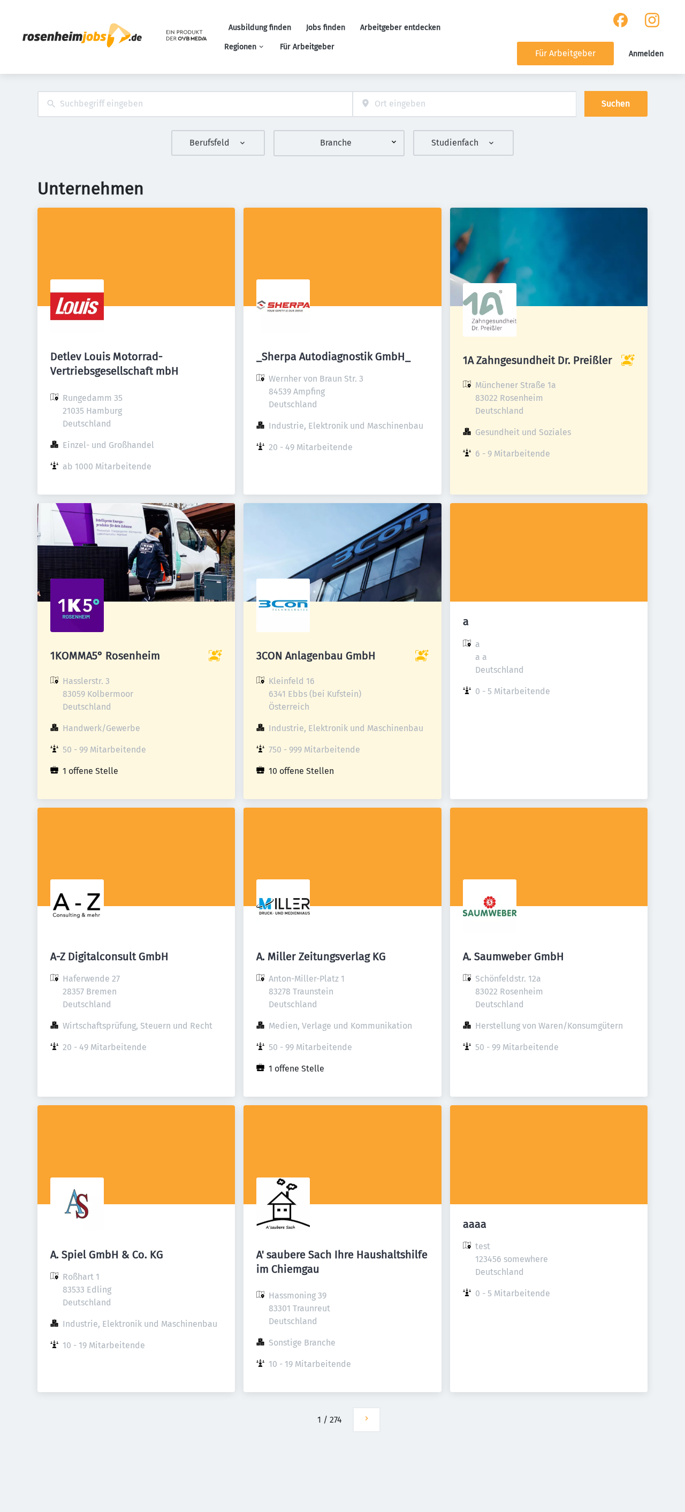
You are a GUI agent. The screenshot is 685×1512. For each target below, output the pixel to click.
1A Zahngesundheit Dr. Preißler (537, 360)
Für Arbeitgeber (307, 46)
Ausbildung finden (260, 27)
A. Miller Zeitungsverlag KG (321, 956)
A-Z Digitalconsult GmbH (109, 956)
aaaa (474, 1224)
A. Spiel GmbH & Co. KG (106, 1254)
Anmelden (646, 53)
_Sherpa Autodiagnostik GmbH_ (333, 356)
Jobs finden (325, 27)
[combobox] (195, 104)
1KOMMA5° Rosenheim (105, 655)
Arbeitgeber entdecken (400, 27)
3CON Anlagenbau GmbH (316, 655)
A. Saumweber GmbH (513, 956)
